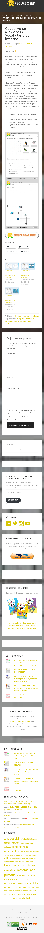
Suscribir (13, 500)
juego (35, 858)
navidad (33, 875)
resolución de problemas (21, 890)
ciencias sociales (27, 843)
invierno (17, 321)
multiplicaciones (23, 875)
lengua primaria (13, 865)
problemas (8, 887)
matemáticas (10, 870)
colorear (7, 847)
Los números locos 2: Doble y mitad (22, 625)
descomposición (30, 855)
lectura (18, 861)
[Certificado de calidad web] (13, 925)
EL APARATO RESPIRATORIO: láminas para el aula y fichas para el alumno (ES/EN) (26, 688)
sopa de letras (25, 321)
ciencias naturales (12, 843)
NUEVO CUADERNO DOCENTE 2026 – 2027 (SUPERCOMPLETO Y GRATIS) (26, 755)
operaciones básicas (25, 880)
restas (32, 890)
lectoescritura (9, 861)
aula (29, 838)
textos (10, 899)
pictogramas (18, 884)
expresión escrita (16, 858)
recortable (37, 887)
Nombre (10, 377)
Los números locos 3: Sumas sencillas (22, 628)
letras (25, 866)
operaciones (10, 879)
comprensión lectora (29, 852)
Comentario (11, 354)
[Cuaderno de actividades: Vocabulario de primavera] (12, 266)
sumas (15, 894)
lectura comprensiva (27, 861)
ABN (6, 839)
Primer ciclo (26, 316)
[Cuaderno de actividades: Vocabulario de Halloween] (12, 291)
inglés (30, 858)
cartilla (34, 839)
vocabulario (9, 324)
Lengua (18, 316)
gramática (25, 858)
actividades (17, 838)
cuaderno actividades (10, 855)
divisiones (7, 858)
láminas (31, 865)
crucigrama (21, 319)
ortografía (8, 884)
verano (14, 899)
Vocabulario (35, 316)
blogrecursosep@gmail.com (20, 721)
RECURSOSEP (22, 3)
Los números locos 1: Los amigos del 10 (22, 623)
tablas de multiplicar (25, 894)
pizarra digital (31, 883)
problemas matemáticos (23, 887)
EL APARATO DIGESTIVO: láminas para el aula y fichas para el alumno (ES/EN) (26, 678)
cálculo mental (20, 855)
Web (8, 399)
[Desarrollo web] (29, 925)
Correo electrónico (14, 388)
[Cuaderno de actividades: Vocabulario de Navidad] (28, 266)
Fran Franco (8, 801)
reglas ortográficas (9, 890)
